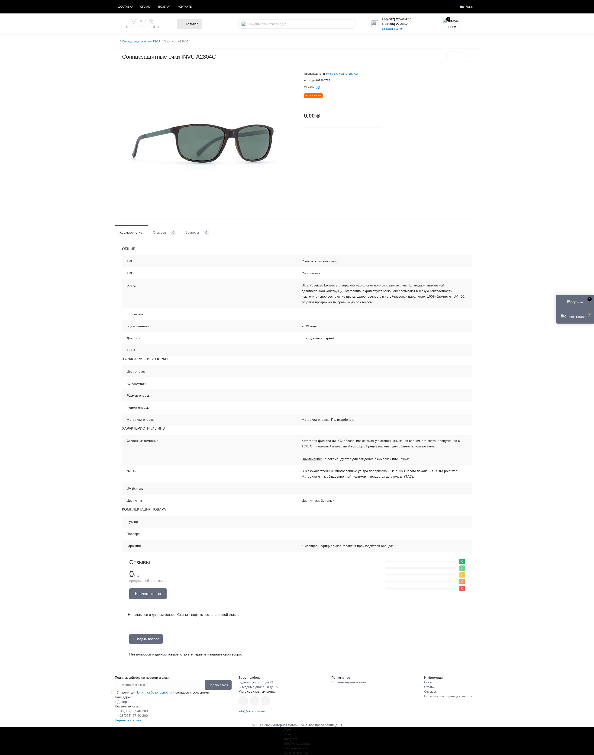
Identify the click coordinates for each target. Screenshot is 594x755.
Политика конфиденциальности (448, 696)
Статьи (429, 687)
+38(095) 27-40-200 (396, 24)
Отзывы (430, 691)
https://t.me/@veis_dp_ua (254, 700)
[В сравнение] (467, 57)
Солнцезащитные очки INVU (141, 41)
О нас (428, 682)
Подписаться (218, 685)
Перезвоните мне (128, 720)
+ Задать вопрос (146, 639)
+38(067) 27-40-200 (396, 19)
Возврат (164, 6)
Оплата (145, 6)
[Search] (244, 24)
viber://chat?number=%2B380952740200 (265, 700)
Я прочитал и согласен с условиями (163, 692)
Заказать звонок (392, 28)
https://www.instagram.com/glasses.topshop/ (243, 700)
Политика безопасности (154, 692)
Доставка (125, 6)
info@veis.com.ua (252, 711)
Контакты (185, 6)
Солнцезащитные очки (348, 682)
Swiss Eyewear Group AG (342, 73)
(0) (318, 87)
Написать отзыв (148, 594)
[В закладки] (452, 56)
